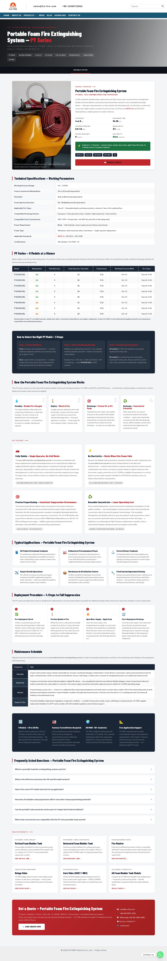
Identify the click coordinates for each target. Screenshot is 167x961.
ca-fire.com (124, 926)
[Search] (162, 6)
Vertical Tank (62, 70)
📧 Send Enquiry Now (31, 927)
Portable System (80, 70)
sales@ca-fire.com (127, 909)
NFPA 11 (129, 109)
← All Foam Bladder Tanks (21, 70)
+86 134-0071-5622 (128, 913)
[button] (35, 15)
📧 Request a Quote (113, 162)
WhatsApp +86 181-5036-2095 (132, 917)
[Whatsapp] (160, 954)
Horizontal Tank (44, 70)
